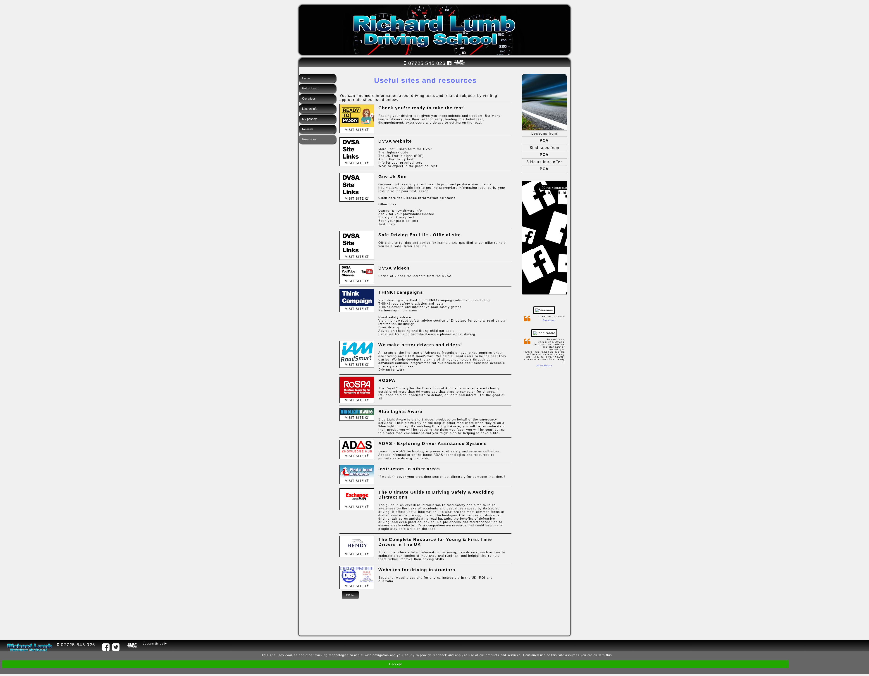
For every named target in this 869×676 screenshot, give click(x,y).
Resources (309, 139)
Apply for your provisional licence (406, 214)
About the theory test (396, 159)
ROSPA (387, 380)
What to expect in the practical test (407, 166)
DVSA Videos (394, 268)
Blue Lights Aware (400, 411)
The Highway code (393, 152)
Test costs (387, 224)
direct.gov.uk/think (402, 300)
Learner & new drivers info (400, 210)
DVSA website (395, 141)
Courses (407, 366)
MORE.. (350, 595)
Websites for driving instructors (416, 569)
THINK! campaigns (400, 292)
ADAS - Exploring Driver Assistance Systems (432, 443)
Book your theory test (396, 217)
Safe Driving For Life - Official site (419, 234)
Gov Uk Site (392, 176)
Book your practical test (398, 220)
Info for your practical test (400, 162)
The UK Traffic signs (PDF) (401, 156)
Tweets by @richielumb (555, 193)
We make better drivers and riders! (420, 344)
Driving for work (391, 369)
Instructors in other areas (409, 468)
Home (306, 78)
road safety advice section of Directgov (434, 320)
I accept (395, 664)
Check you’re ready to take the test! (421, 107)
